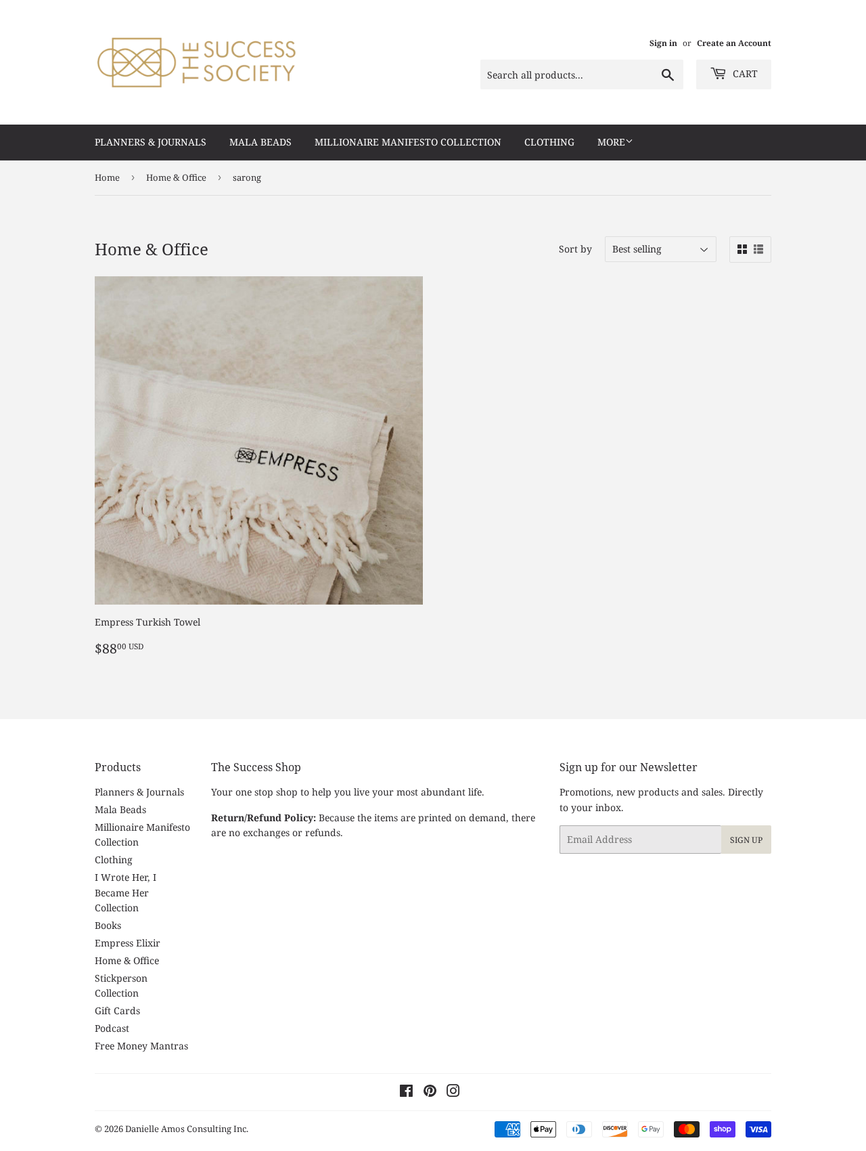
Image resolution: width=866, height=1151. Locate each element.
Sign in (663, 42)
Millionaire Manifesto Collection (408, 141)
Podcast (112, 1028)
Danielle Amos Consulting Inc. (186, 1129)
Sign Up (746, 840)
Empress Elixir (127, 942)
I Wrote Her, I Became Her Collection (125, 892)
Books (108, 925)
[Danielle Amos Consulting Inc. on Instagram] (453, 1092)
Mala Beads (260, 141)
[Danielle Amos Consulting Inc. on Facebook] (406, 1092)
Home (107, 177)
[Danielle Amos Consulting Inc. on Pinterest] (430, 1092)
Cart (744, 73)
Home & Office (176, 177)
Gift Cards (117, 1010)
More (611, 141)
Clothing (549, 141)
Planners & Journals (150, 141)
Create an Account (734, 42)
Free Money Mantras (141, 1045)
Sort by (575, 248)
